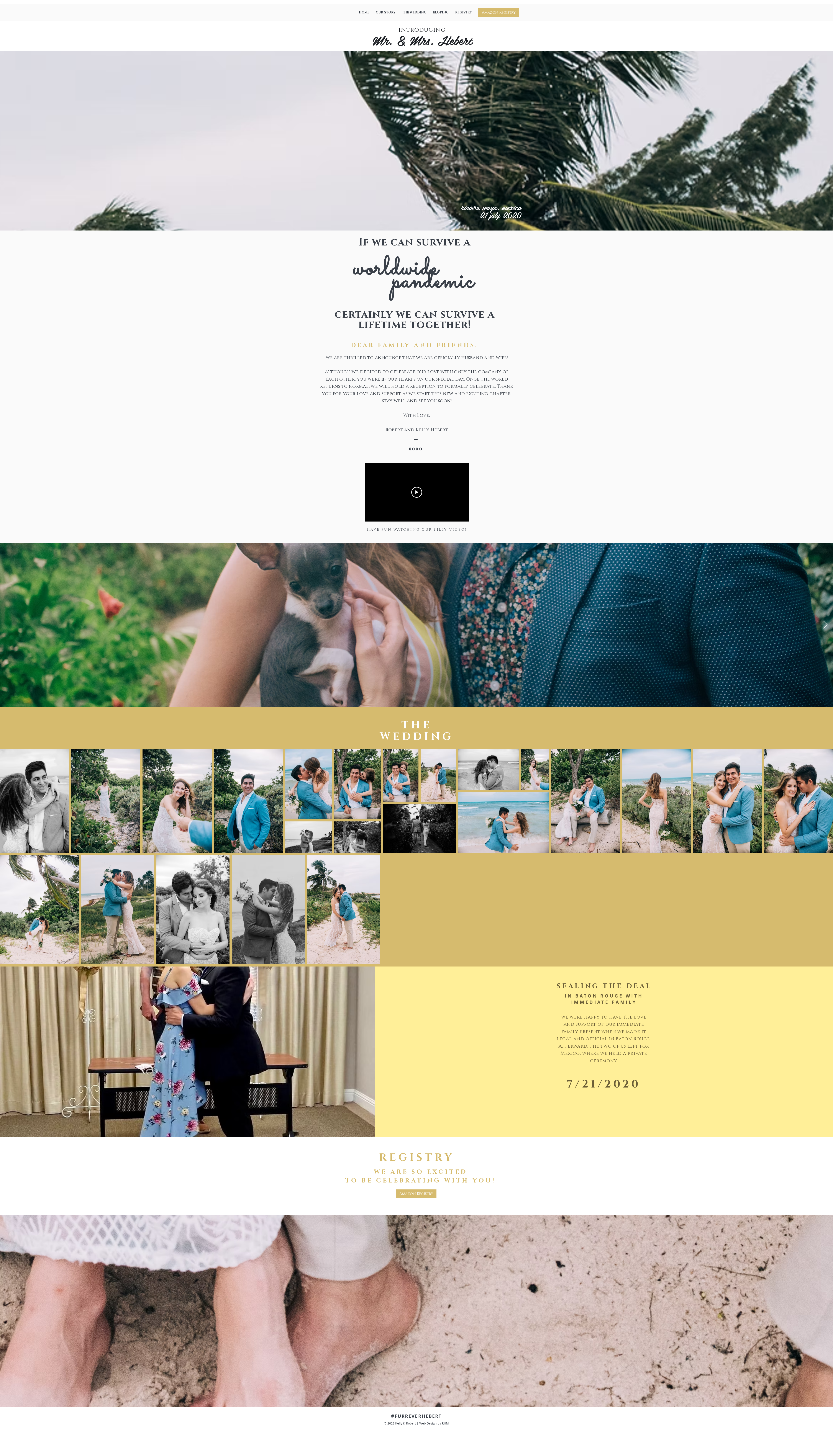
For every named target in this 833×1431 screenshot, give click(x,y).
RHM (445, 1423)
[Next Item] (825, 625)
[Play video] (416, 492)
